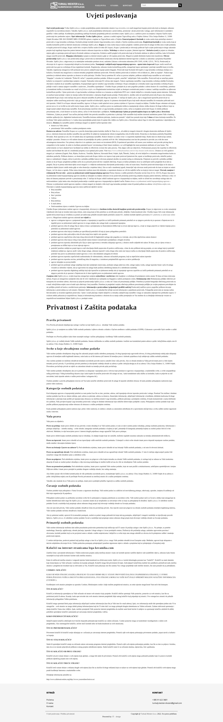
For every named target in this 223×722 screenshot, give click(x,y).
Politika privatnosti (67, 714)
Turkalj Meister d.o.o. (149, 714)
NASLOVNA (100, 6)
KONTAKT (127, 6)
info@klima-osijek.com (87, 89)
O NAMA (114, 6)
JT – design (116, 717)
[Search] (180, 5)
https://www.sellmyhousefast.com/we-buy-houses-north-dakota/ (131, 151)
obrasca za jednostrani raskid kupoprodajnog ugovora (149, 181)
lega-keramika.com (122, 28)
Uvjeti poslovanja (52, 714)
